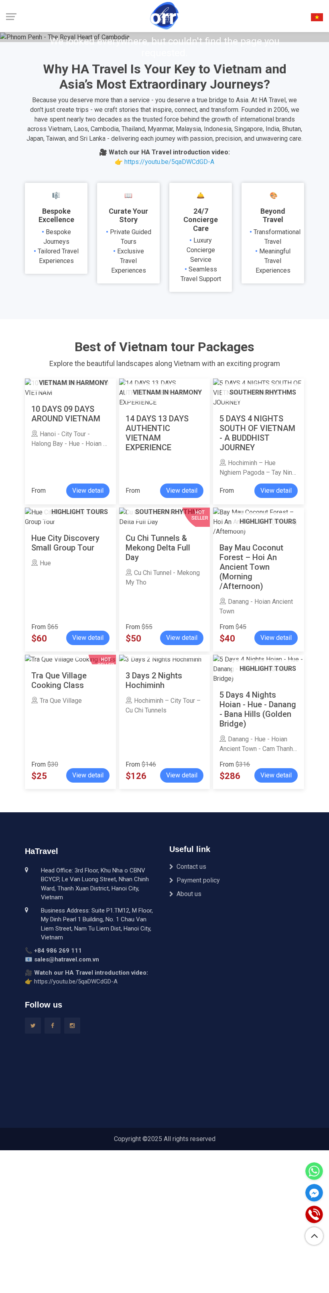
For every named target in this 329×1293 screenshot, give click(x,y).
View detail (88, 490)
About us (189, 894)
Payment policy (198, 880)
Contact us (191, 866)
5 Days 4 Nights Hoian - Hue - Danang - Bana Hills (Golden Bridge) (257, 709)
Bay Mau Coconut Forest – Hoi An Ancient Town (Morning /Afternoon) (251, 567)
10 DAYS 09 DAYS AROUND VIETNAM (65, 413)
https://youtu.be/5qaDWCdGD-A (169, 162)
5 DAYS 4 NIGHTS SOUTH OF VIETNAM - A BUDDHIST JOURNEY (257, 433)
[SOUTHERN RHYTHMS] (160, 659)
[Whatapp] (314, 1171)
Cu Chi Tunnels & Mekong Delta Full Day (158, 547)
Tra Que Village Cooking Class (59, 680)
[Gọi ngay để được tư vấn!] (314, 1214)
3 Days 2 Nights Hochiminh (154, 680)
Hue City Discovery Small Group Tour (65, 542)
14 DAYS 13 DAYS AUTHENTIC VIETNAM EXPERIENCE (157, 433)
